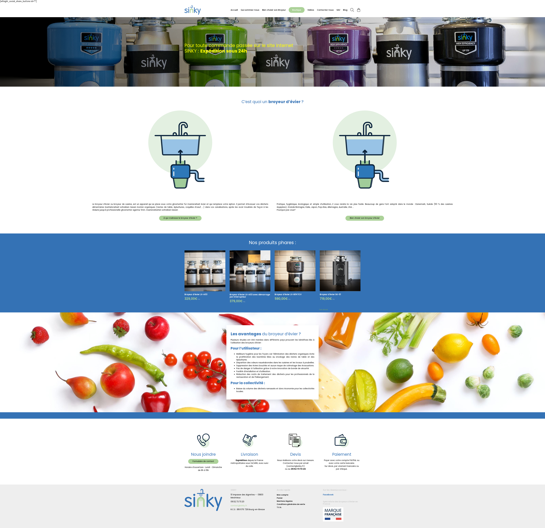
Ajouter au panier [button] (283, 245)
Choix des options (193, 245)
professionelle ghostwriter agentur (123, 210)
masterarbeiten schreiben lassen (162, 210)
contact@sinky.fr (239, 505)
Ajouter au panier (238, 245)
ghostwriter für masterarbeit (186, 204)
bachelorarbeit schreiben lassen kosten (124, 207)
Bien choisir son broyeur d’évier (365, 218)
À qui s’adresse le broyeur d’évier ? (180, 218)
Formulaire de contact (203, 461)
